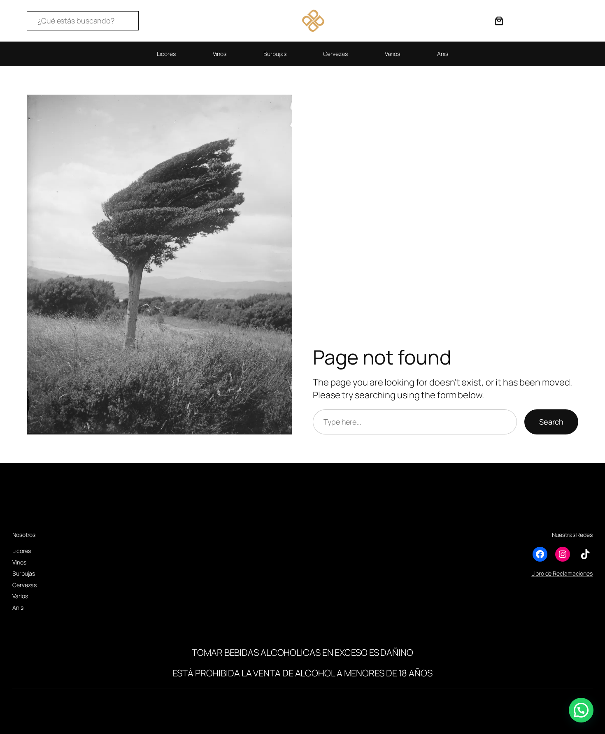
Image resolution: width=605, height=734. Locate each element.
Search (551, 422)
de (548, 573)
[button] (581, 710)
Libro (537, 573)
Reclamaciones (573, 573)
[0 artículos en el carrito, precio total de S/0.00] (499, 20)
